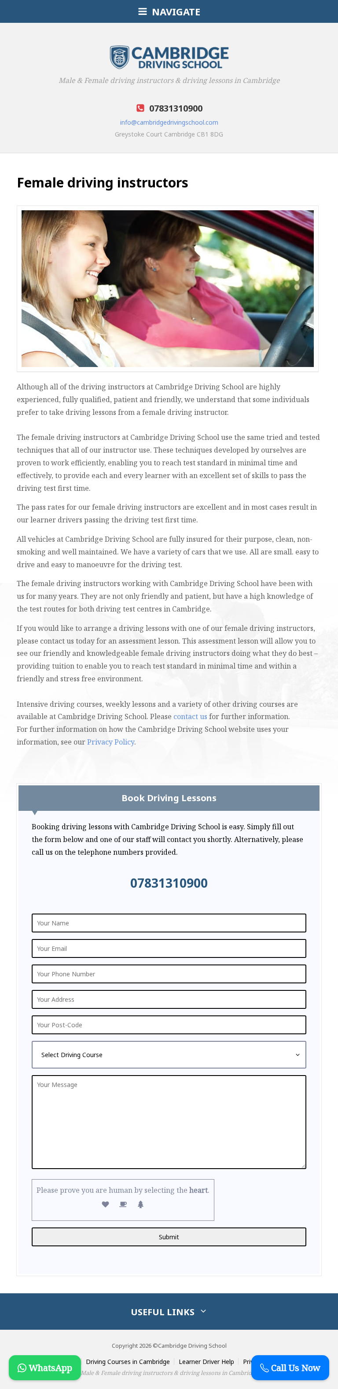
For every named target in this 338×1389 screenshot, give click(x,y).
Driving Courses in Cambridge (128, 1361)
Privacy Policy (110, 742)
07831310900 (169, 882)
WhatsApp (49, 1368)
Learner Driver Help (206, 1361)
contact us (190, 716)
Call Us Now (294, 1368)
